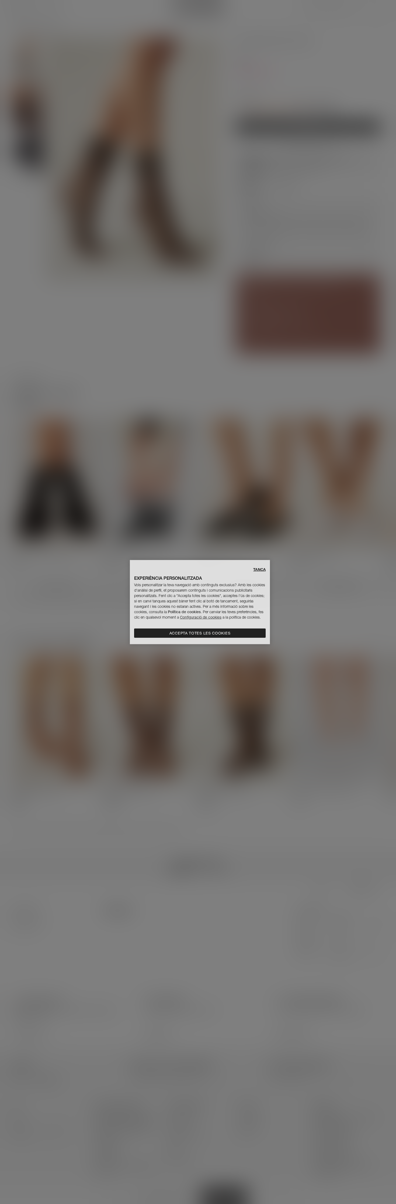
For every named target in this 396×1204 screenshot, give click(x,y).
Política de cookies (184, 611)
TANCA (259, 569)
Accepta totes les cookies (200, 633)
